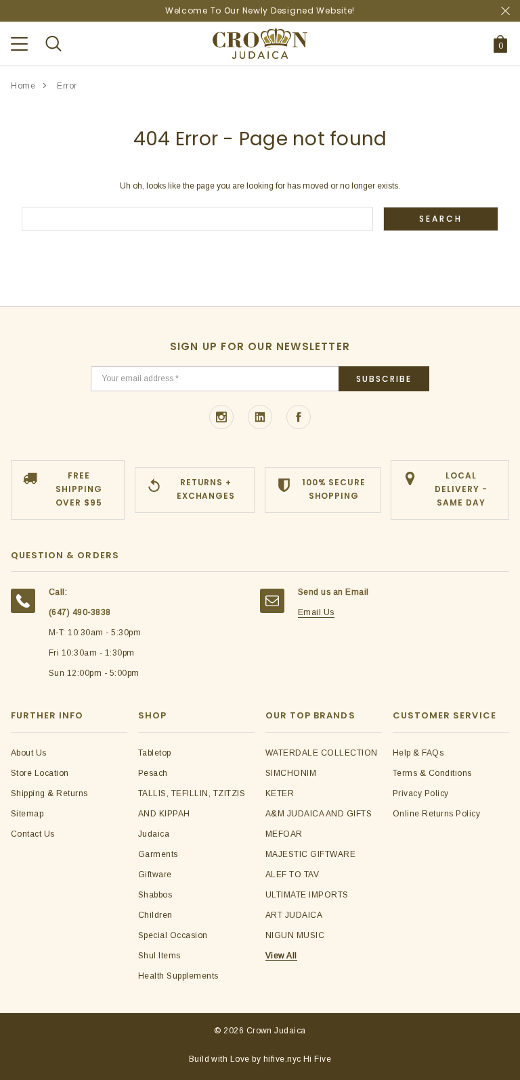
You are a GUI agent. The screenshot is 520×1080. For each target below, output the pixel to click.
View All (281, 955)
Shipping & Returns (49, 793)
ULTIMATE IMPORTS (307, 895)
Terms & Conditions (432, 773)
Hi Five (317, 1059)
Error (67, 86)
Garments (158, 854)
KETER (279, 793)
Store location (40, 773)
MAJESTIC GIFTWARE (310, 854)
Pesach (153, 773)
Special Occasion (173, 935)
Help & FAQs (418, 753)
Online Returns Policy (436, 813)
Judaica (153, 834)
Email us (316, 612)
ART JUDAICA (293, 915)
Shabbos (155, 895)
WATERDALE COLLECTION (321, 753)
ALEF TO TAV (292, 874)
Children (155, 915)
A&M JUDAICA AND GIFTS (318, 813)
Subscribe (384, 379)
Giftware (155, 874)
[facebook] (298, 417)
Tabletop (154, 753)
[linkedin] (260, 417)
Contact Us (33, 834)
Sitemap (27, 813)
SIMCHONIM (290, 773)
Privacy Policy (421, 793)
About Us (29, 753)
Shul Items (159, 955)
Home (23, 86)
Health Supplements (178, 976)
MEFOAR (284, 834)
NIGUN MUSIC (294, 935)
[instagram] (221, 417)
